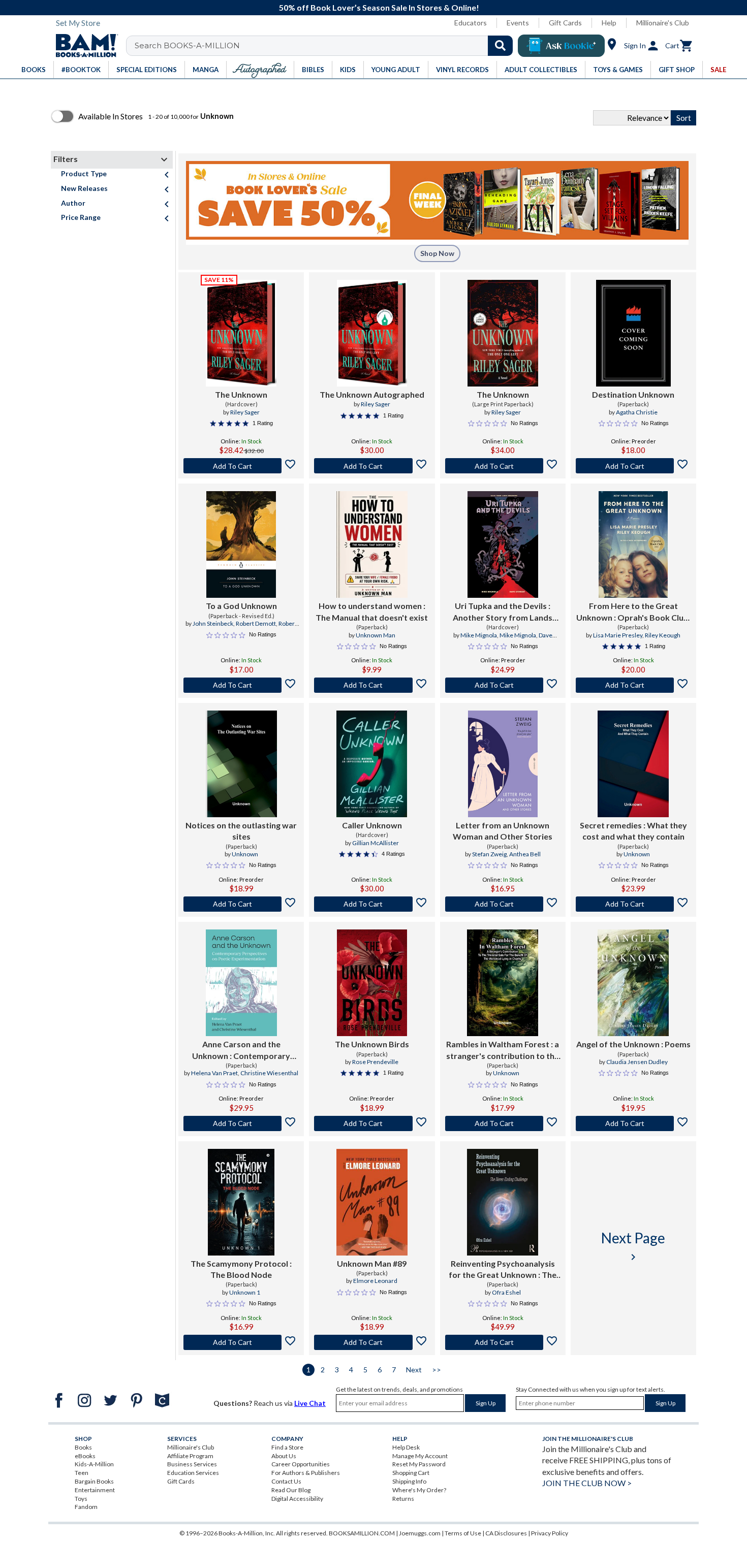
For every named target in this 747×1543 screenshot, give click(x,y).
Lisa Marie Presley (617, 635)
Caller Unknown (372, 825)
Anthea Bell (525, 854)
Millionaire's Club (662, 22)
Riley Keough (662, 635)
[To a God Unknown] (241, 544)
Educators (470, 22)
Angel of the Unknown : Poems (633, 1044)
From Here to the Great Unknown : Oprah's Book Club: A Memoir (633, 612)
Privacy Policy (549, 1533)
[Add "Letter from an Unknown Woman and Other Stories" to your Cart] (503, 904)
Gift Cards (565, 22)
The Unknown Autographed (372, 394)
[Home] (83, 45)
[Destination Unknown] (633, 333)
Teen (81, 1472)
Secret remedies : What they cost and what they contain (633, 830)
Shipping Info (409, 1481)
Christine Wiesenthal (269, 1073)
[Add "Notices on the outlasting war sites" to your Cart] (241, 904)
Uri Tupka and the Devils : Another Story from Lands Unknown (502, 612)
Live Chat (310, 1403)
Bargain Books (94, 1481)
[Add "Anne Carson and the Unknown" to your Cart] (241, 1123)
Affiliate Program (190, 1456)
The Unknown (241, 394)
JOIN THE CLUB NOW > (587, 1483)
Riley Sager (245, 412)
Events (518, 22)
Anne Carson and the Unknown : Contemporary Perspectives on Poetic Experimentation (241, 1050)
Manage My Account (420, 1456)
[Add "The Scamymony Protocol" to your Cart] (241, 1342)
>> (436, 1369)
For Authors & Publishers (305, 1472)
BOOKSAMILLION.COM (362, 1533)
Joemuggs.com (420, 1533)
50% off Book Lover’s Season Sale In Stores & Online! (379, 7)
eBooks (85, 1456)
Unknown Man (375, 635)
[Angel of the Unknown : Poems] (633, 983)
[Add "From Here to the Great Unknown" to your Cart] (633, 685)
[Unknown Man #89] (372, 1202)
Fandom (86, 1506)
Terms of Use (463, 1533)
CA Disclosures (506, 1533)
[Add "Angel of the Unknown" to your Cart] (633, 1123)
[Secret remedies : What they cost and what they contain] (633, 764)
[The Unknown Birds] (372, 983)
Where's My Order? (419, 1490)
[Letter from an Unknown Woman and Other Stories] (502, 764)
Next (414, 1369)
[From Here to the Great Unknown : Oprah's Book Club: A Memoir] (633, 544)
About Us (283, 1456)
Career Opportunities (300, 1464)
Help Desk (406, 1447)
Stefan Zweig (489, 854)
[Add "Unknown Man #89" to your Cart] (371, 1342)
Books (83, 1447)
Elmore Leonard (375, 1280)
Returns (403, 1498)
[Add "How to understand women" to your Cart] (371, 685)
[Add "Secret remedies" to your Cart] (633, 904)
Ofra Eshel (506, 1292)
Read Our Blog (290, 1490)
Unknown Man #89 (372, 1263)
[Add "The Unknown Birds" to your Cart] (371, 1123)
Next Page (633, 1246)
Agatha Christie (637, 412)
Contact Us (286, 1481)
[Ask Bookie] (561, 46)
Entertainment (95, 1490)
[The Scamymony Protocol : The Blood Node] (241, 1202)
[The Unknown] (241, 333)
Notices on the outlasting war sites (241, 830)
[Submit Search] (500, 46)
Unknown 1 (244, 1292)
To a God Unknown (241, 605)
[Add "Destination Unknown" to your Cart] (633, 465)
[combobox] (326, 45)
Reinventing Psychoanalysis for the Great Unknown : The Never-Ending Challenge (502, 1270)
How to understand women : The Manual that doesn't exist (372, 611)
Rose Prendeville (375, 1062)
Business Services (192, 1464)
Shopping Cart (410, 1472)
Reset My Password (419, 1464)
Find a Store (287, 1447)
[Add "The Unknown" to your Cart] (241, 465)
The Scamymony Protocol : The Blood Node (241, 1269)
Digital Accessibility (297, 1498)
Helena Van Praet (214, 1073)
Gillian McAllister (375, 843)
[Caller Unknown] (372, 764)
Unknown (245, 854)
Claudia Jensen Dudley (637, 1062)
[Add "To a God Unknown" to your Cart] (241, 685)
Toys (81, 1498)
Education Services (193, 1472)
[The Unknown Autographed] (372, 333)
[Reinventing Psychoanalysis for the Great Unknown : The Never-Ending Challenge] (502, 1202)
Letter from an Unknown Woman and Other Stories (502, 830)
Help (609, 22)
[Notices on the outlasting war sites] (241, 764)
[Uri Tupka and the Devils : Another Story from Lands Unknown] (503, 544)
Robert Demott (256, 623)
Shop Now (437, 253)
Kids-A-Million (94, 1464)
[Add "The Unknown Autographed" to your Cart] (371, 465)
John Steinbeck (213, 623)
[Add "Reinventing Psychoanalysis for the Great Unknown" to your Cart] (503, 1342)
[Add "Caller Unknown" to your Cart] (371, 904)
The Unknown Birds (372, 1044)
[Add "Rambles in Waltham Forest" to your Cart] (503, 1123)
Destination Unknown (633, 394)
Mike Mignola (478, 635)
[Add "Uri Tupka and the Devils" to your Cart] (503, 685)
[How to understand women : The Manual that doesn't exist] (372, 544)
